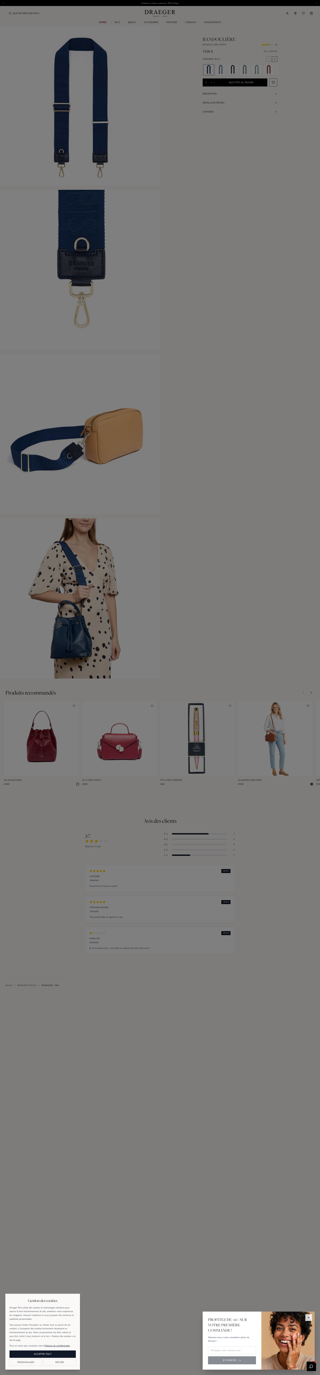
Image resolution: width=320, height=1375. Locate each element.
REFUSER (59, 1362)
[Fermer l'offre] (308, 1317)
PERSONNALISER (25, 1362)
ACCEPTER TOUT (43, 1354)
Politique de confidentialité (57, 1345)
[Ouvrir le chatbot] (311, 1366)
